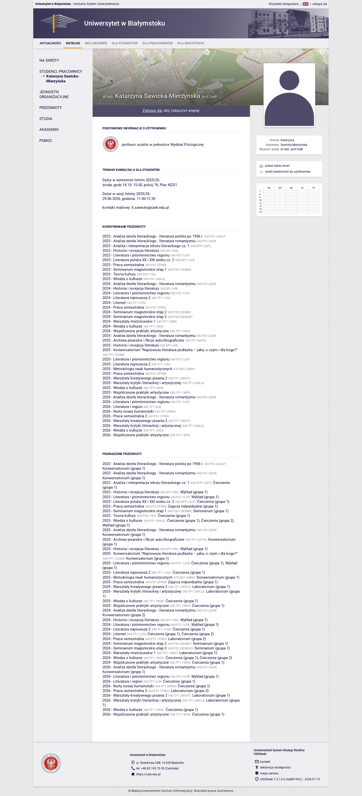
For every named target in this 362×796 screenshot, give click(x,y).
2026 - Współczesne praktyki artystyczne (135, 435)
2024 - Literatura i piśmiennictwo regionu (135, 293)
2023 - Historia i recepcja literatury (130, 250)
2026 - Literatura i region (122, 407)
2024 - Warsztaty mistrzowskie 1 (129, 321)
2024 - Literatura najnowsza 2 (126, 298)
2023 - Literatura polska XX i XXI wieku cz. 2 (138, 260)
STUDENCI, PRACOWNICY (60, 71)
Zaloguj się (152, 110)
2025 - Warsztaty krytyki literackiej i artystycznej (141, 383)
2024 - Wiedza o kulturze (122, 326)
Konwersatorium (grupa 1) (123, 468)
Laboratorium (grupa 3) (190, 691)
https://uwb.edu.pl (148, 774)
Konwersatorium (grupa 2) (123, 615)
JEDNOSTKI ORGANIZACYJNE (54, 94)
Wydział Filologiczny (187, 144)
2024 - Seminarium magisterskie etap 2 (134, 312)
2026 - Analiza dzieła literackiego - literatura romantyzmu (149, 397)
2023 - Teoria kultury (119, 274)
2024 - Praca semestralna (123, 307)
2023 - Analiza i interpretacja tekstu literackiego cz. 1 (145, 246)
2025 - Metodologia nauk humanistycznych (137, 369)
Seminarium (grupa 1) (211, 511)
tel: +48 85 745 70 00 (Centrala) (157, 768)
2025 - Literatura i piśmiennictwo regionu (135, 359)
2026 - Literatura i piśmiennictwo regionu (135, 402)
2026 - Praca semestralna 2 (124, 416)
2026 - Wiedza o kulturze (122, 430)
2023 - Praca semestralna (123, 265)
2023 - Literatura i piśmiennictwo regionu (135, 255)
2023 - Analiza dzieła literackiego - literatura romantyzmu (149, 241)
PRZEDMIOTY (50, 107)
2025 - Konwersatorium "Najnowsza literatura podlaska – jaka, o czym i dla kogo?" (170, 350)
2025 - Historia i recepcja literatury (130, 345)
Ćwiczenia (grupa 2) (217, 520)
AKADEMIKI (49, 129)
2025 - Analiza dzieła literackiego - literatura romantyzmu (149, 335)
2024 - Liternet (114, 302)
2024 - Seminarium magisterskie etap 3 (134, 317)
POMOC (45, 140)
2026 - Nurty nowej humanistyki (128, 411)
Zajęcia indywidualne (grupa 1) (193, 506)
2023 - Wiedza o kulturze (122, 279)
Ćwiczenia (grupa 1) (213, 501)
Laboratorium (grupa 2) (187, 639)
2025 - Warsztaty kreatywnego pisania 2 (134, 378)
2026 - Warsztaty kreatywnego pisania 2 (134, 421)
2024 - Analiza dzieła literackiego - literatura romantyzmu (149, 284)
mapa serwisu (269, 773)
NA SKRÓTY (49, 60)
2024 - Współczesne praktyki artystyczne (135, 331)
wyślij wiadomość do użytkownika (288, 171)
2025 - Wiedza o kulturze (122, 388)
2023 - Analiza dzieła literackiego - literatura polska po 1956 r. (152, 236)
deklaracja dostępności (275, 767)
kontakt (265, 762)
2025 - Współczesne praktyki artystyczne (135, 392)
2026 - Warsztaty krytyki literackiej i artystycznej (141, 425)
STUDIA (45, 119)
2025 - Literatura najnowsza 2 (126, 364)
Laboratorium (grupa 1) (211, 587)
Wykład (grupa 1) (194, 492)
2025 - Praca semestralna (123, 373)
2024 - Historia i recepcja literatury (130, 288)
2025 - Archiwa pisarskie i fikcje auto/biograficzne (143, 340)
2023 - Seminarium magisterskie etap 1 (134, 269)
